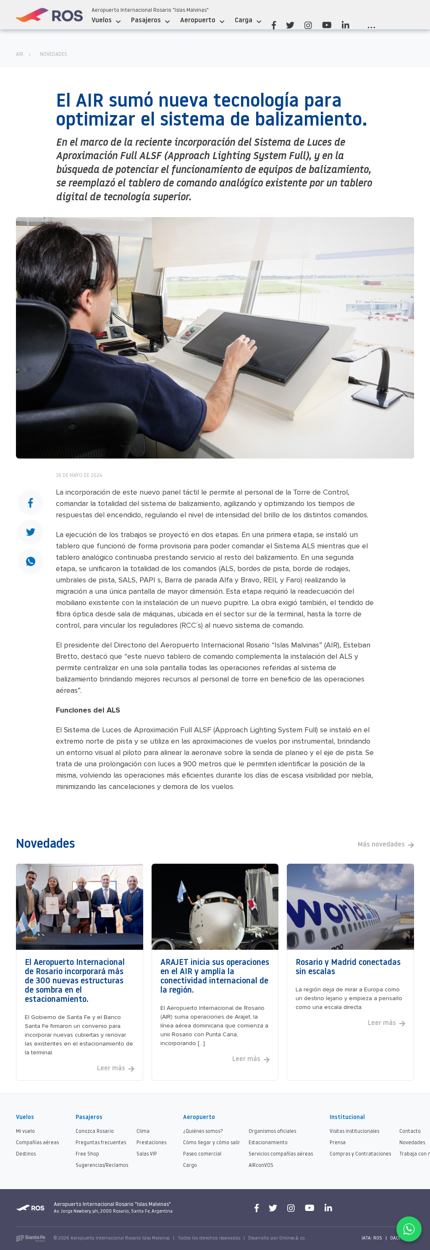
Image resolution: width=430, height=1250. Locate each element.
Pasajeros (146, 20)
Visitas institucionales (354, 1131)
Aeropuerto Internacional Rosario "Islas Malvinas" (150, 10)
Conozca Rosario (95, 1131)
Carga (243, 20)
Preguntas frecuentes (101, 1142)
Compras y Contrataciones (360, 1154)
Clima (142, 1131)
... (371, 25)
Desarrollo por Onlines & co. (277, 1238)
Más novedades (381, 844)
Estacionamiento (268, 1142)
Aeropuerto (197, 20)
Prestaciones (151, 1142)
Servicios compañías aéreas (281, 1154)
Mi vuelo (25, 1131)
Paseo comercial (202, 1154)
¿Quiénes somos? (203, 1131)
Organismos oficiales (272, 1131)
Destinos (26, 1154)
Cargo (190, 1165)
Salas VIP (146, 1154)
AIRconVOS (261, 1165)
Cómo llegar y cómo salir (211, 1142)
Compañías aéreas (37, 1142)
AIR (19, 54)
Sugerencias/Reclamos (102, 1165)
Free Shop (87, 1154)
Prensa (338, 1142)
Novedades (53, 54)
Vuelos (102, 20)
